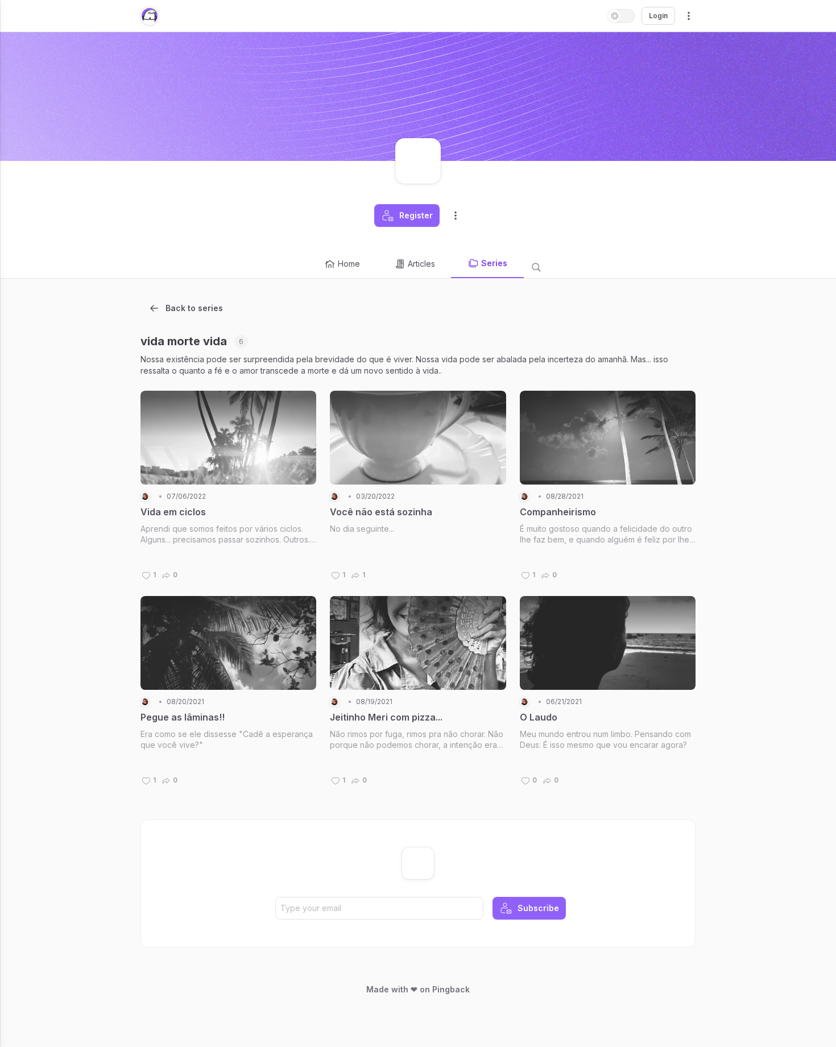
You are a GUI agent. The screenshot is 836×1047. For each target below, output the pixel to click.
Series (494, 263)
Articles (421, 263)
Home (349, 263)
